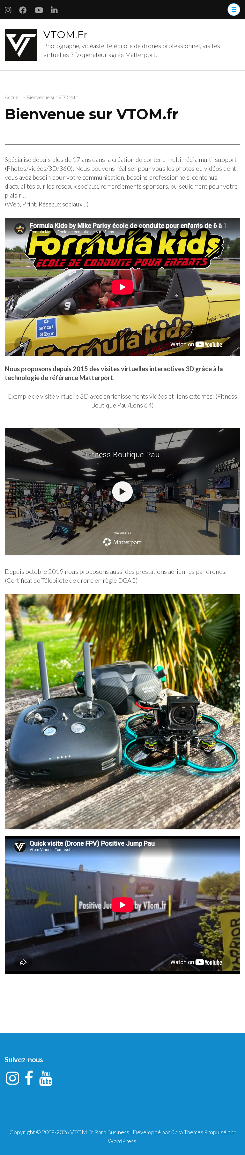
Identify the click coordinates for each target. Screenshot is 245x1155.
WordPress (122, 1140)
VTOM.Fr (65, 35)
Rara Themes (187, 1132)
